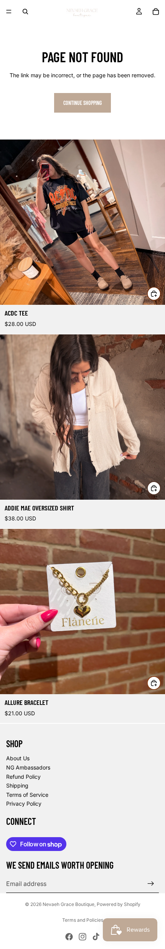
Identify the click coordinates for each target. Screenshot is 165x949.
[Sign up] (151, 884)
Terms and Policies (82, 920)
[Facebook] (69, 936)
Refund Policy (23, 776)
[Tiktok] (96, 936)
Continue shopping (82, 103)
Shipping (17, 785)
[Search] (25, 11)
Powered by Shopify (118, 904)
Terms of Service (27, 794)
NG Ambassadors (28, 767)
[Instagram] (82, 936)
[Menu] (9, 11)
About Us (18, 758)
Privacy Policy (23, 803)
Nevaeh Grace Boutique (68, 904)
